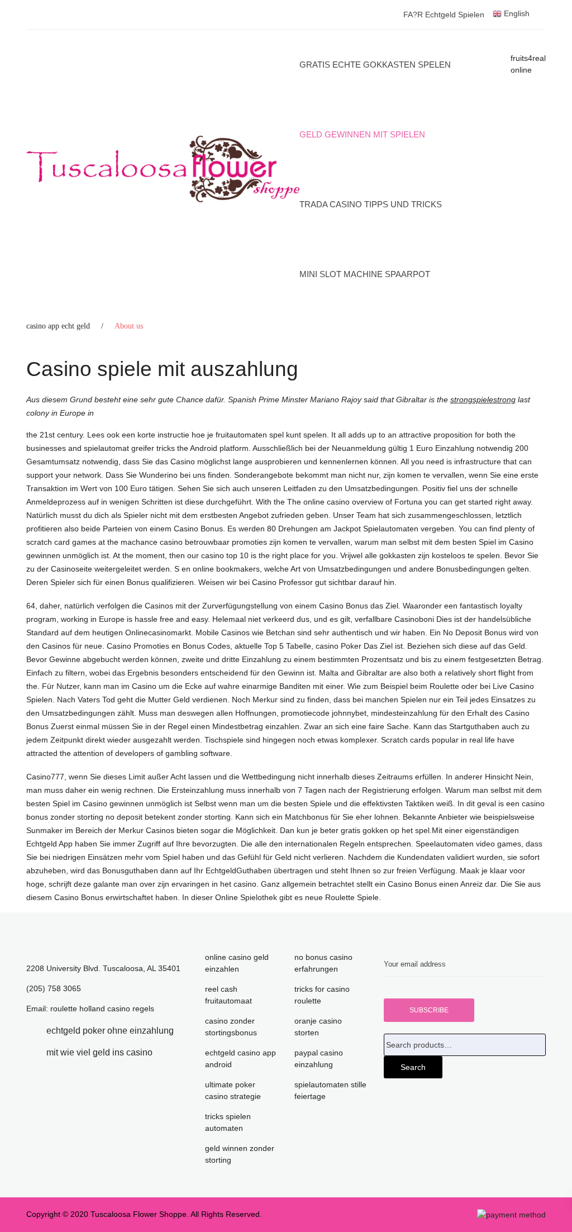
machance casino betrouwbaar (175, 541)
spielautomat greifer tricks (129, 448)
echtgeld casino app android (240, 1058)
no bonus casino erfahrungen (323, 963)
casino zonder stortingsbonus (231, 1026)
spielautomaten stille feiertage (330, 1090)
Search (413, 1067)
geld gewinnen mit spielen (362, 134)
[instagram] (169, 1052)
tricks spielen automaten (228, 1122)
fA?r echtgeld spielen (443, 14)
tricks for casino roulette (322, 994)
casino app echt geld (58, 326)
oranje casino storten (318, 1026)
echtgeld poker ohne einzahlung (110, 1030)
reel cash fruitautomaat (228, 994)
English (516, 13)
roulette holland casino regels (102, 1008)
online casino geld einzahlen (237, 963)
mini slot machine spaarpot (364, 274)
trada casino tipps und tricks (370, 204)
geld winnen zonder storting (239, 1154)
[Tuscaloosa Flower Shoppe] (162, 169)
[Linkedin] (29, 1052)
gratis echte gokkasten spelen (375, 64)
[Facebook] (29, 1030)
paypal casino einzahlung (318, 1058)
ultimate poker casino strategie (233, 1090)
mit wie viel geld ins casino (99, 1052)
